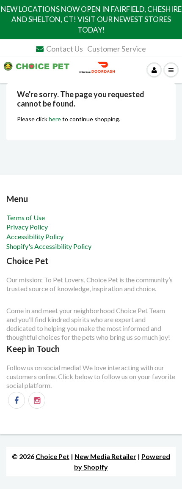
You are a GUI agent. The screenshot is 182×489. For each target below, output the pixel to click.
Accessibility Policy (34, 236)
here (55, 119)
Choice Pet (52, 456)
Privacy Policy (27, 227)
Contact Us (64, 48)
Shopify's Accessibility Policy (48, 246)
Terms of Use (25, 217)
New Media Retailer (105, 456)
